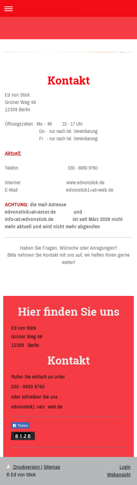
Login (125, 467)
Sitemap (52, 467)
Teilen (22, 425)
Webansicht (119, 474)
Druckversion (26, 467)
